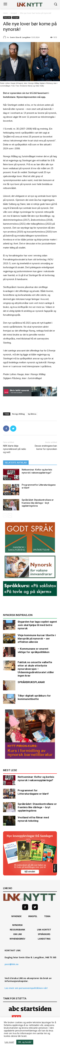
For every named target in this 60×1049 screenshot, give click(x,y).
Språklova (32, 414)
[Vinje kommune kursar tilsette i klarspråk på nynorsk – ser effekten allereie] (9, 638)
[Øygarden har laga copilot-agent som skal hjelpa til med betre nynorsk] (9, 625)
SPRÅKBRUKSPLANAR (31, 682)
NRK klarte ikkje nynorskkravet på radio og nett (14, 449)
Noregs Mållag (18, 414)
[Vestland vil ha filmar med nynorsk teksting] (9, 821)
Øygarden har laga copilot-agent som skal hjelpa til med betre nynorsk (37, 625)
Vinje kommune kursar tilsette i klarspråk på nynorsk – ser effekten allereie (37, 638)
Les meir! (9, 1042)
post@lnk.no (11, 964)
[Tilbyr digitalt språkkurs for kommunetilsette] (9, 699)
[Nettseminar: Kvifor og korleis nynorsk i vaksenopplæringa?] (11, 474)
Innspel (14, 13)
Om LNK (17, 934)
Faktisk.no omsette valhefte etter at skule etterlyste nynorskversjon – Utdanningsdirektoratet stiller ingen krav (36, 669)
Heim (5, 13)
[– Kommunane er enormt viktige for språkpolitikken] (9, 652)
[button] (55, 4)
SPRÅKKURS (44, 934)
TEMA (47, 916)
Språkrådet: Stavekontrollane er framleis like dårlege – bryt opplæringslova (38, 503)
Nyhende (7, 479)
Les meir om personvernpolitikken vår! (26, 988)
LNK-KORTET (44, 929)
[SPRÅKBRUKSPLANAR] (9, 685)
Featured (7, 17)
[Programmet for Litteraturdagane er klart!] (11, 489)
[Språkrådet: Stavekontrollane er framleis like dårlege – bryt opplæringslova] (11, 504)
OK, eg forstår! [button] (24, 1042)
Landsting (44, 938)
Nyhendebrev (17, 938)
